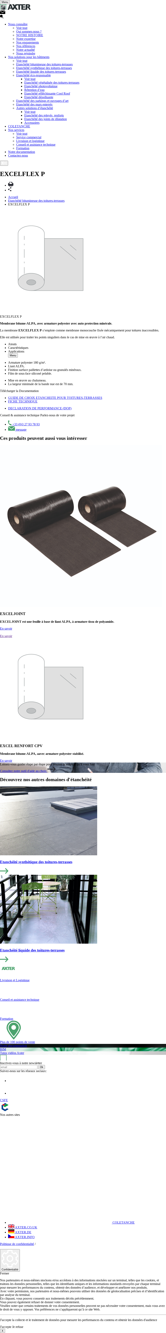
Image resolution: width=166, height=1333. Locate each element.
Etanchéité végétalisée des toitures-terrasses (51, 82)
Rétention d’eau (34, 90)
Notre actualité (25, 49)
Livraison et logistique (30, 141)
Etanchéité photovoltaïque (40, 86)
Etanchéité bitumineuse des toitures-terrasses (44, 64)
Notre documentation (21, 152)
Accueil (13, 197)
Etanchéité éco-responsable (33, 75)
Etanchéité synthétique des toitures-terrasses (44, 68)
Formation (22, 148)
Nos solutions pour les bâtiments (28, 57)
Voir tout (21, 28)
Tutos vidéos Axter (12, 1053)
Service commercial (28, 137)
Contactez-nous (18, 155)
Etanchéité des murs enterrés (34, 104)
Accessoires (31, 122)
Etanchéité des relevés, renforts (44, 115)
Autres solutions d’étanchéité (34, 108)
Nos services (16, 130)
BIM (3, 1049)
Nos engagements (27, 42)
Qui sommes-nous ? (29, 31)
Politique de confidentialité (17, 1244)
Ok (41, 1067)
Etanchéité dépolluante (38, 97)
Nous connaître (18, 24)
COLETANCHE (19, 126)
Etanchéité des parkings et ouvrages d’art (42, 101)
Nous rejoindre (25, 53)
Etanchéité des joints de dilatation (45, 119)
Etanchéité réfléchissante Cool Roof (47, 93)
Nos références (25, 46)
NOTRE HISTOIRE (29, 35)
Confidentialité (10, 1269)
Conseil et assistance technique (35, 144)
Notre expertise (26, 39)
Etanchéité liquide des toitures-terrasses (41, 71)
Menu (13, 355)
